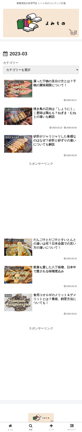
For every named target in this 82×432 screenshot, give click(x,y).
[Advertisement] (41, 196)
